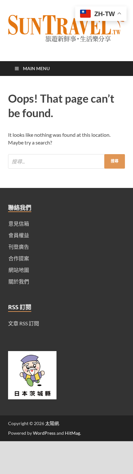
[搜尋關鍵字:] (66, 161)
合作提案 (18, 258)
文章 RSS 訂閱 (23, 323)
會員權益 (18, 235)
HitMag (72, 433)
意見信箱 (18, 223)
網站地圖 (18, 270)
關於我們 (18, 281)
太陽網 (52, 423)
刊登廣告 (18, 247)
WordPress (44, 433)
